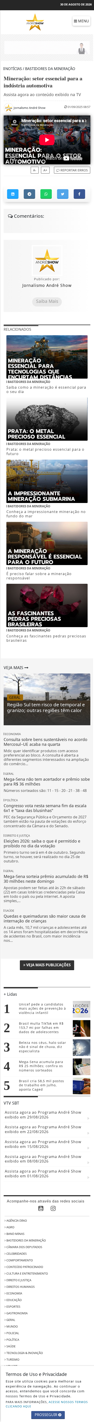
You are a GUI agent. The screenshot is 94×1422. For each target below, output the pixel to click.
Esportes (13, 1306)
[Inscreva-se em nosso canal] (41, 1208)
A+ (45, 170)
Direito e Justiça (18, 1280)
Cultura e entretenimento (27, 1273)
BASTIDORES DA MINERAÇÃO (26, 1240)
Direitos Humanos (20, 1287)
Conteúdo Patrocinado (24, 1267)
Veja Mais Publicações (48, 964)
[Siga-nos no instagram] (53, 1208)
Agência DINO (16, 1220)
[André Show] (35, 21)
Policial (12, 1333)
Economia (14, 1293)
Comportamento (19, 1260)
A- (34, 170)
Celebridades (16, 1254)
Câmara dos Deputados (24, 1247)
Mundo (12, 1326)
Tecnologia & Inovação (24, 1353)
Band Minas (15, 1234)
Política (12, 1340)
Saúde (11, 1346)
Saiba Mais (47, 301)
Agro (10, 1227)
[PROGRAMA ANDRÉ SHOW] (47, 47)
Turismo (12, 1359)
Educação (14, 1300)
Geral (10, 1320)
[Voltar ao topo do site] (87, 782)
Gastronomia (17, 1313)
